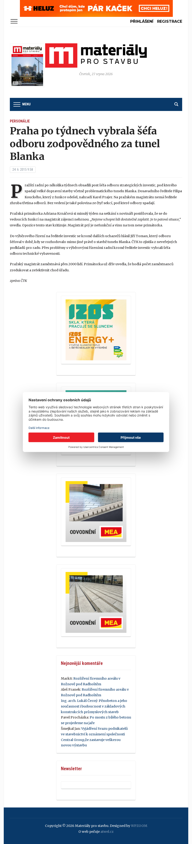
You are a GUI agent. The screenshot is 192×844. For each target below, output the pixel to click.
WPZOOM (139, 826)
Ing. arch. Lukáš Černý (79, 701)
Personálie (20, 121)
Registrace (169, 21)
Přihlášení (141, 21)
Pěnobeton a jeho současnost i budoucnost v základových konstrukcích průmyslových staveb (94, 706)
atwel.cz (107, 831)
